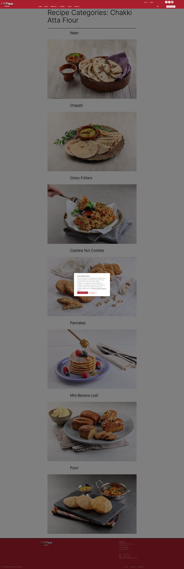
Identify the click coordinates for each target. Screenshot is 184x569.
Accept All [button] (92, 292)
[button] (158, 6)
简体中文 (146, 2)
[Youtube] (172, 2)
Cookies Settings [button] (82, 292)
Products (53, 6)
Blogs (70, 6)
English (151, 2)
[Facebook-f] (166, 2)
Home (40, 6)
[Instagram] (169, 2)
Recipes (62, 6)
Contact (76, 6)
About (46, 6)
